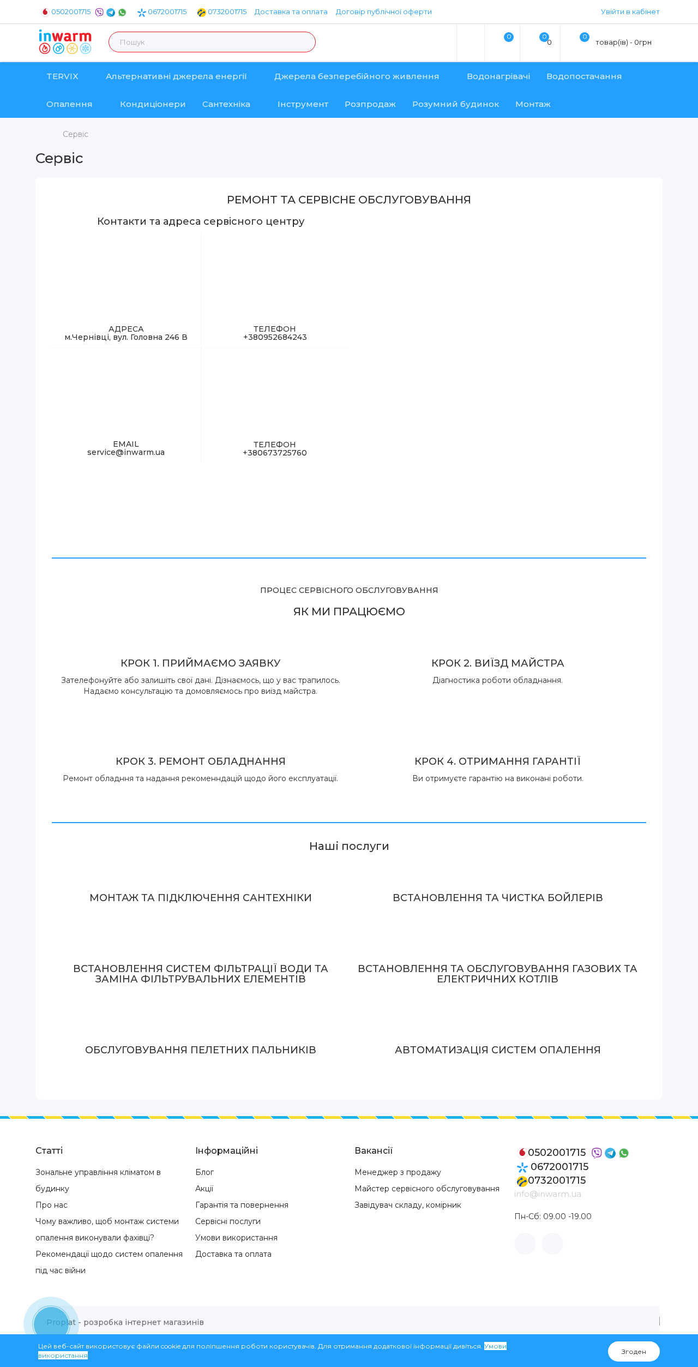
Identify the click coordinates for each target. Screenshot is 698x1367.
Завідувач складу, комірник (407, 1205)
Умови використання (236, 1238)
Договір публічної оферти (384, 11)
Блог (204, 1172)
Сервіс (75, 134)
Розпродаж (370, 104)
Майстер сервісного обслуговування (427, 1189)
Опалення (69, 104)
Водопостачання (584, 76)
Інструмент (303, 104)
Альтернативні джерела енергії (176, 76)
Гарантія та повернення (241, 1205)
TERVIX (62, 76)
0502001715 (71, 11)
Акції (204, 1189)
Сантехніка (226, 104)
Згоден (634, 1351)
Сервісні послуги (228, 1221)
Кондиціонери (153, 104)
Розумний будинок (455, 104)
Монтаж (533, 104)
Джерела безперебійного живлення (357, 76)
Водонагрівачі (498, 76)
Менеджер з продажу (397, 1172)
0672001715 (166, 11)
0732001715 (226, 11)
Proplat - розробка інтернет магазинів (125, 1322)
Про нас (51, 1205)
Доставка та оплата (291, 11)
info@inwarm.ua (547, 1194)
